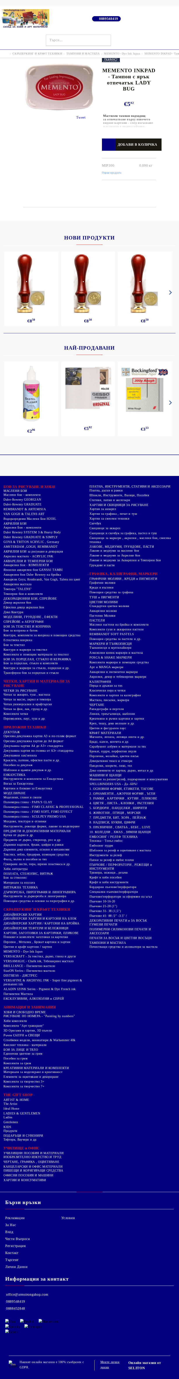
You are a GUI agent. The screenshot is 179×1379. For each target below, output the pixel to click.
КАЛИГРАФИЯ (100, 681)
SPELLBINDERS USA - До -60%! (114, 784)
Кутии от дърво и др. (18, 835)
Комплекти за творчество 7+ (23, 1086)
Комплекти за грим (17, 1063)
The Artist (10, 1103)
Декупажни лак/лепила (20, 755)
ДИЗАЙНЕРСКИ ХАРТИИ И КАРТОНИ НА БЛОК (40, 918)
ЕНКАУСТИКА (14, 775)
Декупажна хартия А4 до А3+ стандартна (33, 746)
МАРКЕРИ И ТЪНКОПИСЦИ (111, 643)
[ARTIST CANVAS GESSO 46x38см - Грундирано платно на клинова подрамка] (88, 389)
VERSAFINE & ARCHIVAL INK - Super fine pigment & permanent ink (42, 982)
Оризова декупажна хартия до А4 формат (33, 741)
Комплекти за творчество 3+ (23, 1081)
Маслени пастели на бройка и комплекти (119, 624)
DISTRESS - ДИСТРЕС (20, 975)
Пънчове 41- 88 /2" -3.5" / (108, 915)
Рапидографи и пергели (107, 709)
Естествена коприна (17, 640)
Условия (68, 1218)
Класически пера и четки (108, 690)
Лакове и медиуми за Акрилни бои (115, 555)
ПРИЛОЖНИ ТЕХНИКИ (24, 727)
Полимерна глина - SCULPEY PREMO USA (34, 816)
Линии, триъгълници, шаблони (112, 713)
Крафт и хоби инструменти (109, 882)
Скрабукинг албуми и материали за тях (118, 746)
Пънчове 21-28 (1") (103, 906)
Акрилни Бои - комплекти (22, 527)
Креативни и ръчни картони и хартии (117, 718)
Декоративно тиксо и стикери (111, 761)
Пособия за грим (15, 1058)
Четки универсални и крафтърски (27, 704)
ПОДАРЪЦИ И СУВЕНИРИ (23, 1135)
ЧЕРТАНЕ (97, 705)
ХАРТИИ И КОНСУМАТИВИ (24, 1180)
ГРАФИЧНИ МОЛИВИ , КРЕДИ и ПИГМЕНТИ (123, 578)
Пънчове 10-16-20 (102, 901)
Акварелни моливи (103, 611)
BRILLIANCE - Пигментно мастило (29, 966)
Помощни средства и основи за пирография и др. (39, 901)
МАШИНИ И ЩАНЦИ (106, 775)
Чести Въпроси (17, 1239)
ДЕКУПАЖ (11, 732)
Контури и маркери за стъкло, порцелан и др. (36, 668)
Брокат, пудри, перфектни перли (113, 751)
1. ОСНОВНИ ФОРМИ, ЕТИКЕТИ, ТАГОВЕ (122, 788)
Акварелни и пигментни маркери (114, 672)
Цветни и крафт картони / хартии (27, 946)
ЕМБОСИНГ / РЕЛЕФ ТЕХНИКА (114, 836)
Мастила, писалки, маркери (109, 700)
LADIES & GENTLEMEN (21, 1113)
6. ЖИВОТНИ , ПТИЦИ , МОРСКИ (115, 812)
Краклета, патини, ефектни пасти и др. (31, 760)
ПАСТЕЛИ (97, 620)
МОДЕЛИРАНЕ (14, 793)
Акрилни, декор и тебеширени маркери (118, 676)
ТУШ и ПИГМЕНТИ (104, 597)
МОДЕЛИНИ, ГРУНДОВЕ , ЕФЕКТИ (30, 617)
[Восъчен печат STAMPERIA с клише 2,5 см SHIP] (88, 283)
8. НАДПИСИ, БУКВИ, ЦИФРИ (112, 822)
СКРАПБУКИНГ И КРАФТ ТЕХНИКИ (37, 53)
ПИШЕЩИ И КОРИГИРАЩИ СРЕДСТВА (33, 1170)
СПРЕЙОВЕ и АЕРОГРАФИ (23, 621)
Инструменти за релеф (106, 855)
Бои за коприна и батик (20, 630)
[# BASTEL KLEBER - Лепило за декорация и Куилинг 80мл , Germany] (31, 393)
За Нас (10, 1225)
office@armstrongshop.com (27, 1294)
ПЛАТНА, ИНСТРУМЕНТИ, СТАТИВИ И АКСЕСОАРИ (130, 486)
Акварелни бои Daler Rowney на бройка (32, 574)
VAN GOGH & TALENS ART (24, 514)
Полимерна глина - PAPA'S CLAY (27, 802)
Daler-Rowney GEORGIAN (22, 499)
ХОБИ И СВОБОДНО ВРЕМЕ (24, 1012)
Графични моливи (102, 582)
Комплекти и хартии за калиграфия (115, 695)
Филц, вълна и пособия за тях (25, 859)
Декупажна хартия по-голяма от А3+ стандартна (38, 750)
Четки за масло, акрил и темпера (27, 699)
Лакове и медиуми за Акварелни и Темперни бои (125, 560)
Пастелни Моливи (102, 615)
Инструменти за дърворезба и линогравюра (34, 896)
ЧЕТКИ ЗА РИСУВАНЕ (20, 690)
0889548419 (108, 19)
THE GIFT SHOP (18, 1095)
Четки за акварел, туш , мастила (26, 694)
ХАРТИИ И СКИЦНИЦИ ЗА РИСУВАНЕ (119, 505)
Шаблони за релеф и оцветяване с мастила (120, 850)
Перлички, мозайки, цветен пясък (114, 756)
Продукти (10, 1131)
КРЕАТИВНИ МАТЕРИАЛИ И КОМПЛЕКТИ (36, 1068)
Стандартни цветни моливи (109, 606)
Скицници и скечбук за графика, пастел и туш (123, 533)
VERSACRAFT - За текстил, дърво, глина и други (39, 956)
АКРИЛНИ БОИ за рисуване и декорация (33, 551)
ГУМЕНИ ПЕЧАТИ (103, 924)
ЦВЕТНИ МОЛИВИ (104, 602)
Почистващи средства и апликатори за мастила (124, 946)
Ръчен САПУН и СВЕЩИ (21, 1035)
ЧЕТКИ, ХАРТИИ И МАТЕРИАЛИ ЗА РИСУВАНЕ (36, 683)
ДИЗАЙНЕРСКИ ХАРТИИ (22, 914)
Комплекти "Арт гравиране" (23, 1025)
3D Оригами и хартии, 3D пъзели (27, 1030)
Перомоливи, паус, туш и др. (24, 718)
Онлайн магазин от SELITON (144, 1365)
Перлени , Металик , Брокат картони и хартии (37, 942)
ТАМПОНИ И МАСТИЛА (83, 53)
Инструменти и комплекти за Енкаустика (33, 778)
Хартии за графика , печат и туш (113, 513)
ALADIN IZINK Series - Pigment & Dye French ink (39, 989)
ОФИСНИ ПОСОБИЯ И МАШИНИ (28, 1175)
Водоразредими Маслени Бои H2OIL (30, 518)
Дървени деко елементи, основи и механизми (36, 849)
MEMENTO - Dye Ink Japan (122, 53)
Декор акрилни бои (17, 602)
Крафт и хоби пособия (106, 877)
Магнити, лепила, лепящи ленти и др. (117, 737)
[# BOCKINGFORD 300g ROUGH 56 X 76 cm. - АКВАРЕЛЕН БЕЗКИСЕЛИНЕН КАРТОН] (144, 389)
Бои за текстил (14, 645)
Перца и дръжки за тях (106, 685)
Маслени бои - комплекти (22, 494)
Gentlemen (10, 1122)
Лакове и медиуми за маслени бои (114, 550)
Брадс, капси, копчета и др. (109, 741)
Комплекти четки (15, 713)
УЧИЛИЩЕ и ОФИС (21, 1148)
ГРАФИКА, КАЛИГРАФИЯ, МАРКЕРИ (124, 574)
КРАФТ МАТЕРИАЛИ (105, 733)
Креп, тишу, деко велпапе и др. (112, 723)
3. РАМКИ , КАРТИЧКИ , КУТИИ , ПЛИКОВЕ (123, 798)
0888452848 (15, 1308)
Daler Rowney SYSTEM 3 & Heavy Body (32, 532)
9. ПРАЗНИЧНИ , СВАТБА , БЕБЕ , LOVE (120, 827)
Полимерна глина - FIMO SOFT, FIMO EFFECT (37, 811)
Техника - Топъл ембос (106, 840)
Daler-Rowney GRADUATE (22, 504)
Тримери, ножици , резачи (109, 872)
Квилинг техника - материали (25, 1045)
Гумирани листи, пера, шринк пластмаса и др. (37, 864)
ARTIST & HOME (16, 1100)
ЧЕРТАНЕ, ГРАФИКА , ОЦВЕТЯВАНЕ (31, 1161)
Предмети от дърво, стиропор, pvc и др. (32, 840)
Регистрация (15, 1246)
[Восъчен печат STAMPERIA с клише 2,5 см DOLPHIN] (31, 283)
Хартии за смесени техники (110, 518)
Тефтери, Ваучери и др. (20, 1139)
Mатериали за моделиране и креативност (32, 1072)
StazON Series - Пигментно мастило (29, 970)
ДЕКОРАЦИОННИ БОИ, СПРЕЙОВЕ (30, 598)
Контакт (12, 1253)
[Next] (169, 292)
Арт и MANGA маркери (107, 667)
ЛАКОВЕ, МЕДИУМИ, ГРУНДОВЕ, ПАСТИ (122, 546)
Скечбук (95, 523)
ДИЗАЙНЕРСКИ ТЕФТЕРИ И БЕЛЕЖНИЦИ (36, 928)
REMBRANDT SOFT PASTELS (112, 634)
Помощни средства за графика (111, 592)
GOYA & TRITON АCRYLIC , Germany (31, 542)
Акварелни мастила (17, 584)
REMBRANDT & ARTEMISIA (24, 509)
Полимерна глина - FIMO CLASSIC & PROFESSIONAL (43, 807)
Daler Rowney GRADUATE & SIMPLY (30, 537)
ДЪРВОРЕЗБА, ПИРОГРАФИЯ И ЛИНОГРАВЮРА (39, 892)
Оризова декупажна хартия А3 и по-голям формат (39, 736)
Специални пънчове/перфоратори (114, 891)
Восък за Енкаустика (18, 783)
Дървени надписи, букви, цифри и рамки (33, 844)
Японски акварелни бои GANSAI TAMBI (33, 569)
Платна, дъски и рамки (106, 490)
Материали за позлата (19, 882)
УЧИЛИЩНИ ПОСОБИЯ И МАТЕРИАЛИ (33, 1153)
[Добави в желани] (109, 145)
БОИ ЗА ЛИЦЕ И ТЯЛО (20, 1049)
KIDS (7, 1127)
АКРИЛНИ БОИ (15, 523)
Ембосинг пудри (101, 845)
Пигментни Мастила (18, 994)
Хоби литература (15, 869)
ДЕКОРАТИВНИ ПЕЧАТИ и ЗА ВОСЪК (118, 920)
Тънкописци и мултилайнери (111, 647)
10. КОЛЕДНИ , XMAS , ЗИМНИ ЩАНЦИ (120, 832)
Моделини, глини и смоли (22, 797)
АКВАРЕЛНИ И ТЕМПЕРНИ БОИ (28, 561)
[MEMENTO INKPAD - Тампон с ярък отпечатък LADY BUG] (59, 109)
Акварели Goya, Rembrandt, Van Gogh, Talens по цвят (41, 579)
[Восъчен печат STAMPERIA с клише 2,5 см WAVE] (144, 283)
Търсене (12, 1260)
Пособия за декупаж (18, 765)
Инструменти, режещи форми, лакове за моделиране (41, 826)
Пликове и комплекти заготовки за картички (35, 937)
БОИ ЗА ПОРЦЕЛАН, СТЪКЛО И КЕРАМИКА (37, 659)
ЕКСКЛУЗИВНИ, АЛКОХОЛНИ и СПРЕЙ (33, 998)
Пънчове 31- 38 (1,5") (105, 911)
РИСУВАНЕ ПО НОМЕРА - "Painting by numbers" (39, 1016)
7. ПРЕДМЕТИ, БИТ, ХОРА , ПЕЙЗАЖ (118, 817)
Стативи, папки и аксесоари (110, 500)
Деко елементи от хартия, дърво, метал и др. (122, 770)
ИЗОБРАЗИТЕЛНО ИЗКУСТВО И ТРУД (32, 1157)
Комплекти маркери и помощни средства (119, 662)
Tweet (81, 117)
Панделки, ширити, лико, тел (111, 765)
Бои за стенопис (15, 877)
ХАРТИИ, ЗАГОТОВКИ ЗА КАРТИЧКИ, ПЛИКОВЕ (41, 933)
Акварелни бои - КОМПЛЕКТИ (26, 565)
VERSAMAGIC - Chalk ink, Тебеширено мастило (38, 961)
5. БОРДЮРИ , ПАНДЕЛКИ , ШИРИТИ (118, 808)
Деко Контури (13, 612)
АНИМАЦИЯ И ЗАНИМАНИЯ (29, 1007)
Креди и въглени (102, 587)
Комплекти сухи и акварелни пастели (117, 629)
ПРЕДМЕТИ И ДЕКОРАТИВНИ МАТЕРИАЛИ (37, 831)
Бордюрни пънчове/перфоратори (113, 887)
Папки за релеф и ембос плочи (112, 860)
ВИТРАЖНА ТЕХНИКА (20, 887)
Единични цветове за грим (23, 1053)
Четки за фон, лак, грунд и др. (25, 709)
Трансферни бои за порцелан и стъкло (31, 672)
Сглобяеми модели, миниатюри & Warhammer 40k (39, 1040)
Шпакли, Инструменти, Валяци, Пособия (119, 495)
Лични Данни (16, 1267)
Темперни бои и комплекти (23, 593)
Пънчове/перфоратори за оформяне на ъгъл (121, 896)
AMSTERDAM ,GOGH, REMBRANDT (30, 546)
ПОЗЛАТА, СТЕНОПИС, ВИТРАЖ (28, 873)
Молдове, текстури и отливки (24, 821)
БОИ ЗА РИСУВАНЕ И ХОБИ (29, 487)
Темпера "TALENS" (17, 589)
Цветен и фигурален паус (108, 728)
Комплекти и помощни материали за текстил (36, 654)
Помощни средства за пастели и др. (115, 639)
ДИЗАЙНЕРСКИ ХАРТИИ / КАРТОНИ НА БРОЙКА (41, 923)
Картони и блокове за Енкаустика (27, 788)
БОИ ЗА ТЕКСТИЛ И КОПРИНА (27, 626)
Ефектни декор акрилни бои (23, 607)
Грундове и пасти (102, 565)
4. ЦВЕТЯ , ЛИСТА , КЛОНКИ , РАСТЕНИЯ (122, 803)
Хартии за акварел (103, 509)
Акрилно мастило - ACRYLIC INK (28, 556)
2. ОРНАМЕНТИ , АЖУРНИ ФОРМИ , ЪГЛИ (122, 793)
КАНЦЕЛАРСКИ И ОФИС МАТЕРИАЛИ (33, 1166)
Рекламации (15, 1218)
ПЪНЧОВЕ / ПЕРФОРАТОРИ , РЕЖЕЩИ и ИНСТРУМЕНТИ (121, 866)
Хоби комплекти (15, 1021)
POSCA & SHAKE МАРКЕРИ (111, 657)
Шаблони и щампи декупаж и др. (27, 770)
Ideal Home (11, 1108)
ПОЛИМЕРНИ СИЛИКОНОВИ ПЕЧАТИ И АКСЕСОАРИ (120, 931)
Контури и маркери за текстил (25, 649)
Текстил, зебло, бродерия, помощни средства (36, 854)
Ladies (7, 1117)
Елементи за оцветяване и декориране (31, 1076)
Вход (9, 1232)
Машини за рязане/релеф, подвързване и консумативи (129, 779)
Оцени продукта (111, 172)
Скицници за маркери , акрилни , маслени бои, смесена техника (130, 540)
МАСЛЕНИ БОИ (15, 491)
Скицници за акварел (105, 528)
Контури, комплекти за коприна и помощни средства (41, 635)
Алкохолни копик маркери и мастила (116, 652)
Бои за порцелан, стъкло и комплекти (30, 663)
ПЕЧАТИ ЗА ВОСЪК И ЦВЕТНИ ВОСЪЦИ (121, 938)
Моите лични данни (110, 1364)
